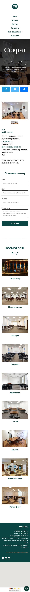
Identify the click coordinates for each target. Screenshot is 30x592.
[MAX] (6, 558)
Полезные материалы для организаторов (17, 552)
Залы (15, 16)
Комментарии (6, 208)
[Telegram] (6, 89)
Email (3, 179)
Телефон (4, 198)
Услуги (15, 20)
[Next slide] (26, 110)
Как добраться (14, 32)
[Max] (15, 89)
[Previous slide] (4, 110)
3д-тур (15, 24)
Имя (3, 189)
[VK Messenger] (24, 89)
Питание (15, 36)
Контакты (15, 28)
